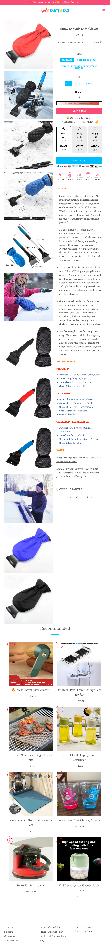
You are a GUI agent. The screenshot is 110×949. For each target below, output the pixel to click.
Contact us (9, 936)
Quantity (80, 92)
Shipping (8, 931)
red (68, 83)
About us (8, 927)
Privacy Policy (11, 940)
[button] (79, 489)
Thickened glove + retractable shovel (79, 67)
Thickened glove (87, 60)
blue (78, 83)
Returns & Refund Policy (51, 931)
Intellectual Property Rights (53, 936)
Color (79, 77)
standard (67, 60)
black (89, 83)
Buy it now (79, 160)
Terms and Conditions (50, 927)
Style (79, 53)
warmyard (88, 927)
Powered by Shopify (84, 931)
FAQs (42, 940)
